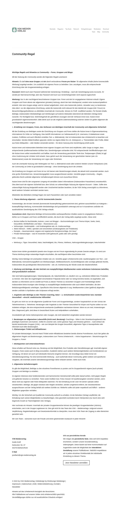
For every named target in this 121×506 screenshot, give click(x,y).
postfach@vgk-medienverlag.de (24, 455)
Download (106, 29)
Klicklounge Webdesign (56, 481)
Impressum (16, 484)
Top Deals (68, 29)
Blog (98, 32)
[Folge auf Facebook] (74, 481)
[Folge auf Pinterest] (82, 481)
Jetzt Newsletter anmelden (76, 463)
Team (93, 32)
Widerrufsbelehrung (45, 484)
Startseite (52, 29)
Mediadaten (97, 29)
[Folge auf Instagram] (78, 481)
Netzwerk (76, 29)
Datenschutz (26, 484)
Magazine (60, 29)
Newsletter (16, 487)
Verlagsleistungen (86, 29)
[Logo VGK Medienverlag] (26, 30)
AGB (34, 484)
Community (105, 32)
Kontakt (57, 484)
